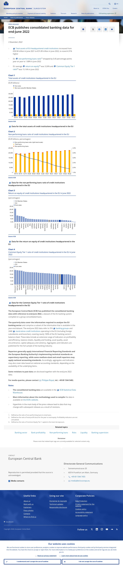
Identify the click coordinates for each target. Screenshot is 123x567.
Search (109, 3)
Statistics (53, 13)
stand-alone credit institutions (28, 331)
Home (6, 17)
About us (96, 8)
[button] (113, 3)
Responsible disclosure (58, 507)
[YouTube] (107, 529)
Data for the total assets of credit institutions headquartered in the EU (42, 127)
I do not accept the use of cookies (90, 561)
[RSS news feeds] (117, 529)
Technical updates (56, 504)
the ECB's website (30, 400)
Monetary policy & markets (14, 13)
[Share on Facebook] (99, 29)
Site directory (9, 521)
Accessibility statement (84, 512)
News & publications (87, 13)
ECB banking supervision (106, 13)
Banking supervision (99, 433)
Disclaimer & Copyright (58, 501)
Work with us (28, 504)
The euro (63, 13)
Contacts (27, 514)
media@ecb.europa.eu (80, 481)
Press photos (28, 510)
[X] (92, 529)
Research (74, 13)
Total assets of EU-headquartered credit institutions (37, 49)
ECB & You (106, 8)
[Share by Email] (112, 29)
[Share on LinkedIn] (105, 29)
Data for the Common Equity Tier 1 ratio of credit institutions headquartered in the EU (36, 304)
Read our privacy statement (46, 556)
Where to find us (30, 517)
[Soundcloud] (112, 529)
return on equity (32, 66)
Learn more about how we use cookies (75, 556)
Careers (115, 8)
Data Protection (81, 501)
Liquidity (83, 433)
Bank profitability (38, 433)
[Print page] (83, 29)
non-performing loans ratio (29, 59)
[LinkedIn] (97, 529)
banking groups (62, 328)
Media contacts (17, 481)
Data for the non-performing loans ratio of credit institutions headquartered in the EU (36, 184)
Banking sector (21, 433)
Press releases (30, 17)
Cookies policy (80, 509)
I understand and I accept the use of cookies (32, 561)
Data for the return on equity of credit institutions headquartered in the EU (41, 243)
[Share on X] (93, 29)
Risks (74, 433)
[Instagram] (102, 529)
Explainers (27, 507)
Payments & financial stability (37, 13)
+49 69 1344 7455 (78, 477)
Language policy (81, 515)
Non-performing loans (59, 433)
